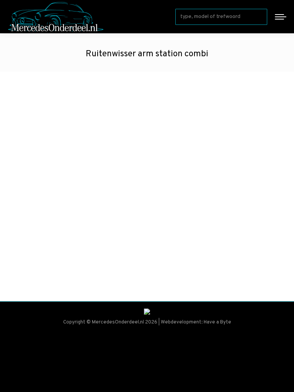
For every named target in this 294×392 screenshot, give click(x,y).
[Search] (260, 17)
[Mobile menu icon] (280, 17)
